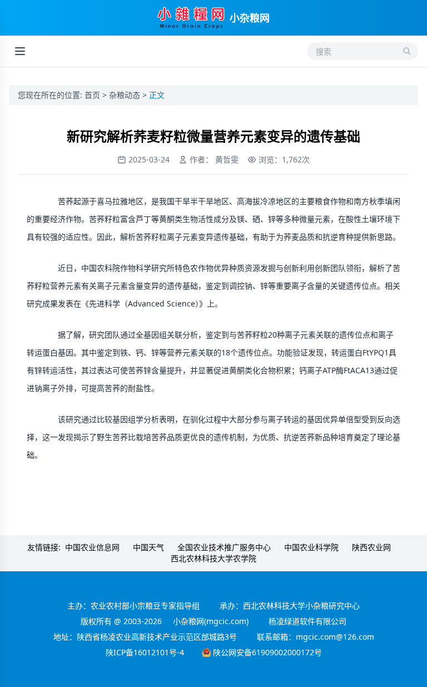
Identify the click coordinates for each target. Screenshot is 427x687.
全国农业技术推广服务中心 (224, 547)
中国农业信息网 (92, 547)
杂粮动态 (125, 95)
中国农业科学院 (311, 547)
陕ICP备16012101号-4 (145, 652)
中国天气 (148, 547)
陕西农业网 (371, 547)
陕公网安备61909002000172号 (267, 652)
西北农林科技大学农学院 (213, 558)
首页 (93, 95)
